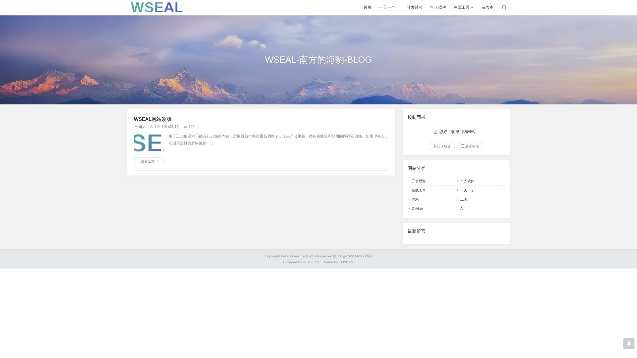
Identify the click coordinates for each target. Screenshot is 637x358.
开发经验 (415, 7)
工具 (463, 199)
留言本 (487, 7)
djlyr (142, 127)
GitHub (417, 209)
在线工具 (462, 7)
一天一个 (387, 7)
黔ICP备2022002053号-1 (352, 256)
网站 (415, 199)
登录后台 (444, 146)
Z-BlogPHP (311, 262)
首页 (368, 7)
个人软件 (438, 7)
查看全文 (148, 161)
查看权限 (472, 146)
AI (462, 209)
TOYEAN (346, 262)
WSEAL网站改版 (152, 119)
